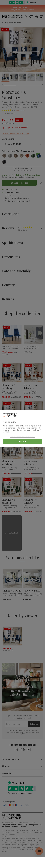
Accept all (22, 441)
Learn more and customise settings (22, 437)
